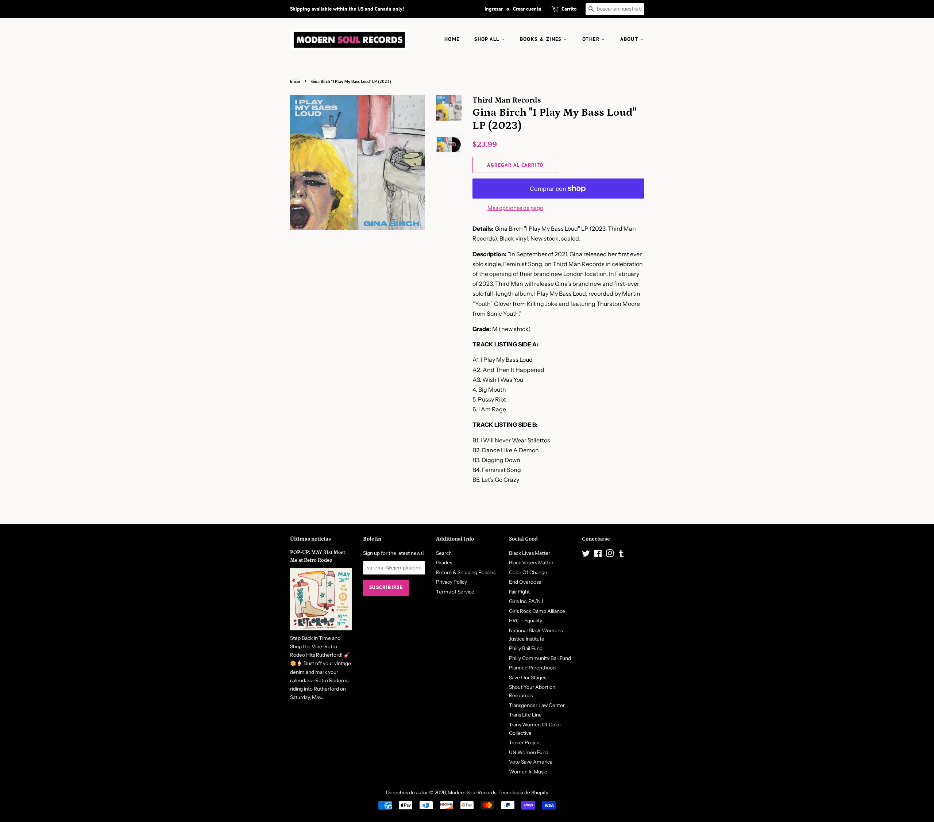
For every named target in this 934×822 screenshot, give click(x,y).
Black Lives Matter (529, 553)
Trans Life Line (525, 715)
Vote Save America (530, 762)
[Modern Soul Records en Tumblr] (621, 555)
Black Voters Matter (531, 562)
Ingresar (494, 8)
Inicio (295, 81)
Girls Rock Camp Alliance (537, 611)
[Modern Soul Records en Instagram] (610, 555)
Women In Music (528, 772)
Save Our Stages (527, 677)
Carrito (569, 8)
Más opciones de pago (515, 207)
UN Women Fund (528, 752)
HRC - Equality (525, 620)
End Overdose (525, 582)
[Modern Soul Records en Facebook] (598, 555)
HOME (452, 39)
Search (444, 553)
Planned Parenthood (532, 668)
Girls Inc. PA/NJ (526, 601)
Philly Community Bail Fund (540, 658)
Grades (444, 562)
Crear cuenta (527, 8)
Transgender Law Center (537, 705)
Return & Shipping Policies (465, 572)
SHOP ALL (487, 39)
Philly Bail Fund (526, 648)
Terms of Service (455, 592)
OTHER (591, 39)
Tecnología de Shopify (523, 792)
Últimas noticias (310, 539)
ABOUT (630, 39)
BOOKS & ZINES (542, 39)
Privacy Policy (451, 582)
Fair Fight (519, 592)
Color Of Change (528, 572)
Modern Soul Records (472, 792)
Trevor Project (525, 742)
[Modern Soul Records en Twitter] (586, 555)
